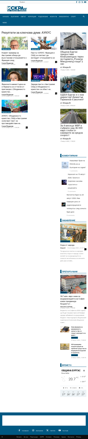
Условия (48, 437)
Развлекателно (65, 241)
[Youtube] (85, 2)
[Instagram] (79, 2)
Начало (19, 437)
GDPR (42, 437)
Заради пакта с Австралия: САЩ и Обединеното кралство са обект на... (43, 86)
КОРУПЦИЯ (32, 17)
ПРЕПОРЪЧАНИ (69, 271)
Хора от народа (67, 245)
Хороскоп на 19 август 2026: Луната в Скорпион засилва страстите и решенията (76, 181)
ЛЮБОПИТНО (64, 17)
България (63, 292)
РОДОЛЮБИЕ (43, 17)
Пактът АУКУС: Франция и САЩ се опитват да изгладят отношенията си (43, 55)
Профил (22, 2)
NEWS (5, 23)
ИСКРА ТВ (53, 17)
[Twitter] (82, 2)
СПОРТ (73, 17)
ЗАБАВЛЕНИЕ (68, 220)
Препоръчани (6, 49)
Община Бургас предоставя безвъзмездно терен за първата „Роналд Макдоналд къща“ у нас (72, 58)
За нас (26, 437)
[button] (83, 17)
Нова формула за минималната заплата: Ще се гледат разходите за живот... (78, 331)
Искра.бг (63, 248)
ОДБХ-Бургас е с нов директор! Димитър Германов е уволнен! (72, 97)
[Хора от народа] (73, 233)
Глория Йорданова (7, 63)
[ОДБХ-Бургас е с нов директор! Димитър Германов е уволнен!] (73, 83)
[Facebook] (76, 2)
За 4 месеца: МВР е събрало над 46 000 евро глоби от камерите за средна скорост (71, 130)
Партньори (34, 437)
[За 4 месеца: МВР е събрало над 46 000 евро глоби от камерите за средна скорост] (73, 116)
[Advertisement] (44, 420)
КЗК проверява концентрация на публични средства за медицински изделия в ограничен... (78, 349)
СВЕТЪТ (23, 17)
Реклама (56, 437)
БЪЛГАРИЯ (15, 17)
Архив (64, 437)
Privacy (78, 437)
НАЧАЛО (6, 17)
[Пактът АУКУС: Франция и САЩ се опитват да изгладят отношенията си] (44, 43)
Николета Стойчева (66, 306)
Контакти (71, 437)
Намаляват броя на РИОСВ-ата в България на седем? (78, 163)
